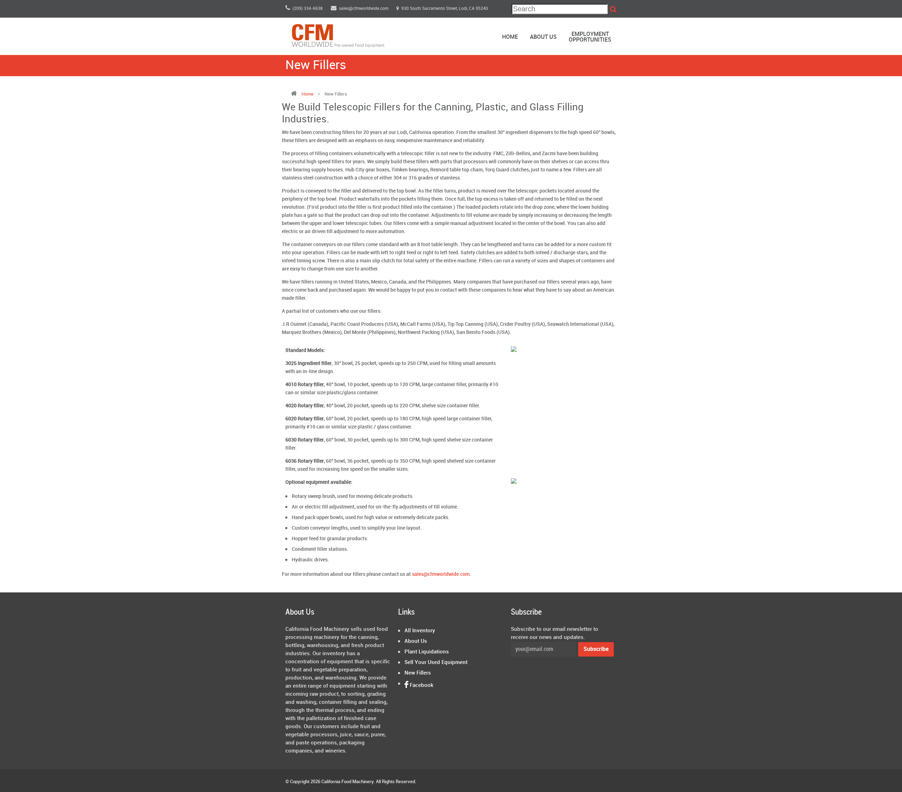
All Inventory (419, 631)
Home (510, 37)
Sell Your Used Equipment (436, 662)
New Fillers (417, 673)
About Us (543, 37)
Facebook (420, 685)
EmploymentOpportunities (590, 37)
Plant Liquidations (426, 652)
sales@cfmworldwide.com (364, 8)
